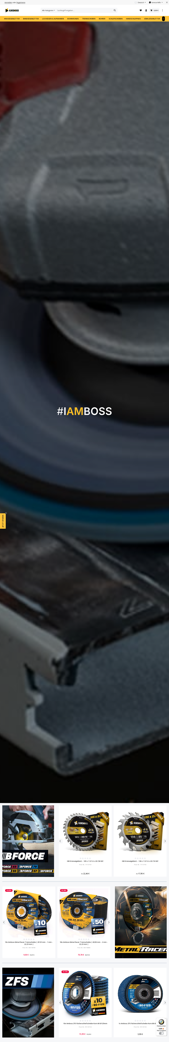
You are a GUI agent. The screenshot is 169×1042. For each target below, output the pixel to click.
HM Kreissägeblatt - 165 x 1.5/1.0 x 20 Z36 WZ (85, 861)
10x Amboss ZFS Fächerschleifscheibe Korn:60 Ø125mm (85, 1023)
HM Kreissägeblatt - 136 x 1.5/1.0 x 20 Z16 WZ (140, 861)
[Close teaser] (6, 513)
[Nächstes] (163, 18)
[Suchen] (114, 10)
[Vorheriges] (60, 841)
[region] (113, 841)
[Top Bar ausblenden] (167, 2)
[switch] (161, 1033)
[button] (3, 521)
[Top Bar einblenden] (162, 10)
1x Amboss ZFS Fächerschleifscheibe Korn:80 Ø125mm (140, 1023)
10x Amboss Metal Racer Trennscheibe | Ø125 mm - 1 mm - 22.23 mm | (29, 943)
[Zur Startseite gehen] (12, 10)
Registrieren (20, 2)
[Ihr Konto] (146, 10)
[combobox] (84, 10)
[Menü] (165, 1019)
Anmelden (8, 2)
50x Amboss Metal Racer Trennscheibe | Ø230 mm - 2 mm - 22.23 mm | (84, 943)
